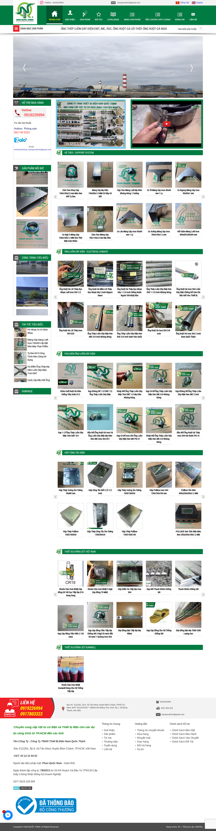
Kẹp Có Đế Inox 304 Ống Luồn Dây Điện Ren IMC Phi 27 (100, 437)
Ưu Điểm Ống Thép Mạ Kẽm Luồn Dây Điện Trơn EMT (38, 355)
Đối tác (99, 20)
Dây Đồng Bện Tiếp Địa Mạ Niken (100, 632)
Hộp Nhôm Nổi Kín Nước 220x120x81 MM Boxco (188, 536)
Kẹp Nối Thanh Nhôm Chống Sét (129, 591)
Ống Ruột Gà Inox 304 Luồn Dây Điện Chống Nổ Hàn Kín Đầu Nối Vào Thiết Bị (159, 292)
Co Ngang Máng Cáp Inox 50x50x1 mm (159, 192)
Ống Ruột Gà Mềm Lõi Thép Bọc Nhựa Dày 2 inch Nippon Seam (70, 292)
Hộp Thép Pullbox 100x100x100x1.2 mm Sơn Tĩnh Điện (188, 493)
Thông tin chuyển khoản (150, 730)
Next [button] (203, 197)
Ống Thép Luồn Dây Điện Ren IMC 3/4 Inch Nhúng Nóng (70, 335)
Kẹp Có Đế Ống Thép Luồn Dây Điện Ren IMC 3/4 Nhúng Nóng (130, 394)
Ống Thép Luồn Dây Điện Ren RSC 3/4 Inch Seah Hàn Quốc (100, 335)
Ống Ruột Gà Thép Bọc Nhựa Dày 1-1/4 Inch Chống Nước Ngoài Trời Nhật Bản (100, 292)
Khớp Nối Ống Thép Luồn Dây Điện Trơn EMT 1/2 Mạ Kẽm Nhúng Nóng (100, 394)
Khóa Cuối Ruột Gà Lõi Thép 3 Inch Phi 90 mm (188, 393)
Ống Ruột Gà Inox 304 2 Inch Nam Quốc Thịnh (159, 335)
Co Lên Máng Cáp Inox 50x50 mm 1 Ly (100, 233)
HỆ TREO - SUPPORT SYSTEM (79, 152)
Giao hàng (143, 741)
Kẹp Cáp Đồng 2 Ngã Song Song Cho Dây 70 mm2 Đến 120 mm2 (188, 592)
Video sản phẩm (132, 20)
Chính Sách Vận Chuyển (185, 737)
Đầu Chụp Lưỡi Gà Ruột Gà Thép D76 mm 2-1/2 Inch (188, 434)
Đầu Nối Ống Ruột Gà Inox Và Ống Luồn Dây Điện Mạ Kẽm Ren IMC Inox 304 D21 (70, 435)
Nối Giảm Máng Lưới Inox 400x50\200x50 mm (159, 233)
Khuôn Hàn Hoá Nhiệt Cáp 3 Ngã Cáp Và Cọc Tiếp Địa (188, 635)
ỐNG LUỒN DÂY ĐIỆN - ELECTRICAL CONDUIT (86, 251)
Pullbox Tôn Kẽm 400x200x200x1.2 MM (159, 492)
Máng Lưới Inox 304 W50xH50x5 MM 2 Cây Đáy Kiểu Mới (39, 382)
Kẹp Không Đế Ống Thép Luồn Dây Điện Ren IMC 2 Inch (159, 393)
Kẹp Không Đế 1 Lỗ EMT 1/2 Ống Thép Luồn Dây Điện (71, 393)
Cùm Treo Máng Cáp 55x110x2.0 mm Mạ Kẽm (70, 236)
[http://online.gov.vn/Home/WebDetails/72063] (44, 817)
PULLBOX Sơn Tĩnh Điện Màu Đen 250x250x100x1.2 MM (159, 533)
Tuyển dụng (110, 745)
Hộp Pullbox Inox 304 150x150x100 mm (129, 492)
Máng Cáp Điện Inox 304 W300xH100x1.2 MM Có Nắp (188, 233)
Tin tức (108, 737)
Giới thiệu (70, 20)
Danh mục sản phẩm (31, 28)
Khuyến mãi (143, 737)
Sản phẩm (85, 20)
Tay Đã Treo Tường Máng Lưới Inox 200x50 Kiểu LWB (188, 192)
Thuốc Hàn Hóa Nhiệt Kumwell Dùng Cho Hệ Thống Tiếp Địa (70, 688)
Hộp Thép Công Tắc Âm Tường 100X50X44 (71, 533)
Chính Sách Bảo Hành (184, 734)
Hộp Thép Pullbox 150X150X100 (100, 533)
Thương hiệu (111, 741)
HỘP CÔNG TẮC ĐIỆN (75, 452)
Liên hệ (193, 20)
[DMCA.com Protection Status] (22, 789)
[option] (70, 201)
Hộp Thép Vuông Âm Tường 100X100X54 (100, 492)
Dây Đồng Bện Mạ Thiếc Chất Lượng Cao (159, 632)
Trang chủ (54, 20)
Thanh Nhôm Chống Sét (159, 589)
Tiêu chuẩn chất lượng (157, 20)
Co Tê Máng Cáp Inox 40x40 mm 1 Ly (130, 192)
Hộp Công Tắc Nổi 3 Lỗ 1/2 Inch (70, 492)
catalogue (113, 20)
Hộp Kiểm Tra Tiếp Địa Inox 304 (100, 591)
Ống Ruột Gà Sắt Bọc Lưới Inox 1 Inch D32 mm (188, 291)
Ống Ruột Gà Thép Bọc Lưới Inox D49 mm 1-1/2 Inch (188, 332)
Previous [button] (55, 197)
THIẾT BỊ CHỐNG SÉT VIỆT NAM (80, 551)
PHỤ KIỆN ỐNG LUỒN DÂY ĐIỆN (80, 353)
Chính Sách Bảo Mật (183, 730)
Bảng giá (180, 20)
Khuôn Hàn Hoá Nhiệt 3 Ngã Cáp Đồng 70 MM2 (70, 591)
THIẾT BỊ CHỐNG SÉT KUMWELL (80, 647)
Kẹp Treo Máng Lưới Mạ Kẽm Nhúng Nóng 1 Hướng (100, 192)
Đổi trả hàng (144, 745)
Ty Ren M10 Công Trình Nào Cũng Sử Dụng (37, 341)
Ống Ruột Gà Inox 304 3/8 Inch (129, 332)
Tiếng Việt (184, 3)
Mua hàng (142, 734)
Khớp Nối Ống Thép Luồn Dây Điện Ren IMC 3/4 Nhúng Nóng (129, 438)
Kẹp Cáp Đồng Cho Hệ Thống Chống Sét (129, 632)
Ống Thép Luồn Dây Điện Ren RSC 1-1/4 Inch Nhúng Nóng (129, 291)
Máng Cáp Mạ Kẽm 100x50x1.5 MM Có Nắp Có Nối (70, 193)
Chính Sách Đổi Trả (182, 741)
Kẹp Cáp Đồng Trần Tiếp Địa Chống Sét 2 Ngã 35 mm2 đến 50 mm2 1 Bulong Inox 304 (70, 633)
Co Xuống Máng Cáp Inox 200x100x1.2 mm (129, 233)
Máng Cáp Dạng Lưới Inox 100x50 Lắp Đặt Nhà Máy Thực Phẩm (38, 328)
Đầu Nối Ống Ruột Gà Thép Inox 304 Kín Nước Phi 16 (158, 434)
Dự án (140, 749)
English (199, 3)
